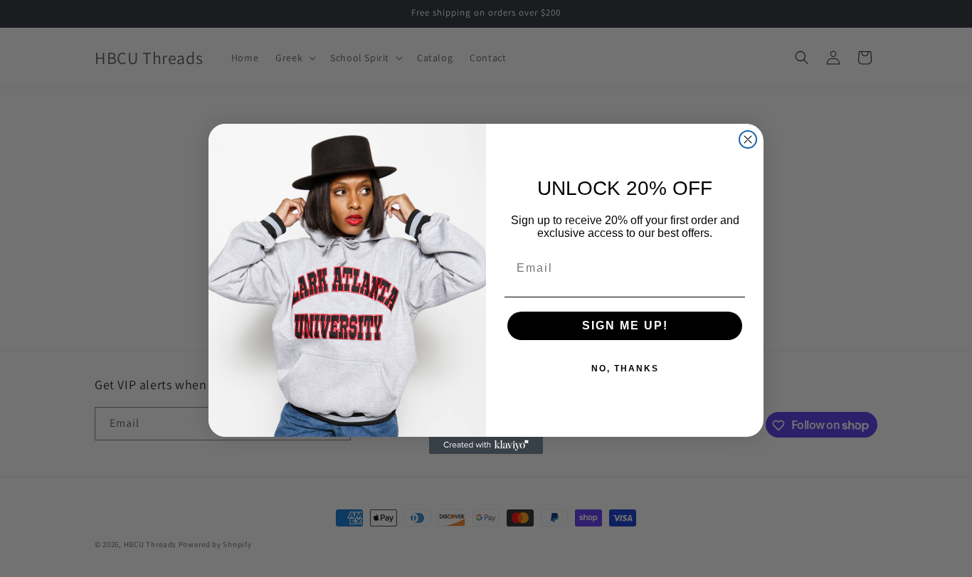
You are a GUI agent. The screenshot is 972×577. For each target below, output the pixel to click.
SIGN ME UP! (625, 325)
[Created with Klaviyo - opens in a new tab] (486, 445)
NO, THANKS (625, 369)
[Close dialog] (747, 139)
